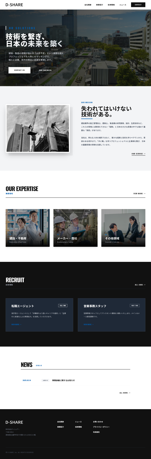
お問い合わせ (98, 421)
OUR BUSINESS (45, 70)
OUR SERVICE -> (138, 153)
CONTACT (138, 5)
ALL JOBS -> (140, 285)
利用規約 (96, 432)
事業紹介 (99, 5)
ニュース (123, 5)
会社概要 (87, 5)
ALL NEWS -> (125, 392)
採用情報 (111, 5)
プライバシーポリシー (101, 427)
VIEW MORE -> (139, 193)
